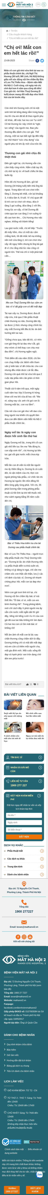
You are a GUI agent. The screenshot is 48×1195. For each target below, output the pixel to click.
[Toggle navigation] (4, 5)
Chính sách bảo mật (14, 1149)
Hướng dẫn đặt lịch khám (17, 1060)
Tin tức (14, 31)
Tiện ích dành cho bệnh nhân (19, 1071)
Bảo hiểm (10, 1050)
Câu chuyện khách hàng (20, 34)
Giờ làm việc (11, 1055)
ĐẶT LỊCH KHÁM (36, 1190)
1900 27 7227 (20, 993)
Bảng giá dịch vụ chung (16, 1066)
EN (38, 4)
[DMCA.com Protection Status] (31, 1142)
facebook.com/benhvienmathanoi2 (20, 1008)
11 (31, 684)
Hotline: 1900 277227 (12, 1190)
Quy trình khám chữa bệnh (18, 1044)
